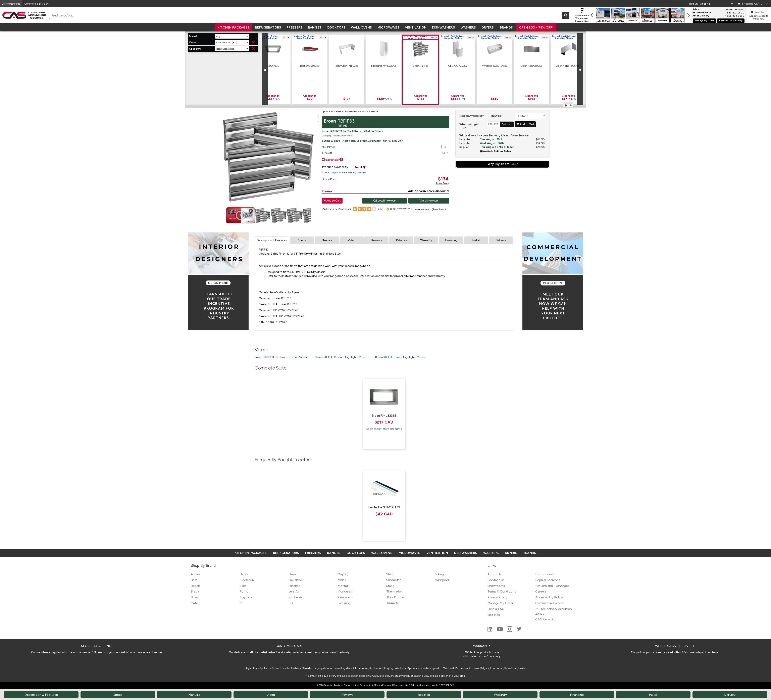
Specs (302, 240)
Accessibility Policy (549, 597)
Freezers (294, 27)
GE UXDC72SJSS (457, 65)
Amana (196, 574)
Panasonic (345, 597)
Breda (195, 591)
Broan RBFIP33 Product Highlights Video (341, 357)
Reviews (376, 240)
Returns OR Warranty (730, 20)
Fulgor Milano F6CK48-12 (568, 65)
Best (194, 580)
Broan (195, 597)
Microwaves (388, 27)
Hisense (294, 586)
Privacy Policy (497, 597)
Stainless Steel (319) (226, 42)
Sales (695, 9)
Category (195, 48)
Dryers (488, 27)
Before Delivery (701, 12)
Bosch (195, 586)
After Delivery (700, 16)
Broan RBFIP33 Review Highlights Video (400, 357)
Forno (244, 591)
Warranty (426, 240)
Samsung (344, 603)
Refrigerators (268, 27)
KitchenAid (296, 597)
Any (218, 36)
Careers (541, 591)
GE (242, 603)
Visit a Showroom (428, 200)
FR (767, 3)
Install (476, 240)
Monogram (345, 591)
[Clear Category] (253, 49)
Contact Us (496, 580)
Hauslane (295, 580)
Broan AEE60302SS (531, 65)
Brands (506, 27)
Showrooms (496, 586)
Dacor (244, 574)
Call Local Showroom (384, 200)
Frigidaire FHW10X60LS (383, 65)
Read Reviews (421, 209)
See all (360, 167)
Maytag (343, 574)
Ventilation (415, 27)
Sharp (390, 574)
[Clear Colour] (253, 42)
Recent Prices (441, 183)
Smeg (390, 586)
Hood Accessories (225, 48)
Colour (193, 42)
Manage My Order (704, 20)
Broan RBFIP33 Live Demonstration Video (281, 357)
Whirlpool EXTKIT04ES (494, 65)
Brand (193, 36)
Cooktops (336, 27)
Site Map (493, 615)
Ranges (314, 27)
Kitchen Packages (233, 27)
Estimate (507, 124)
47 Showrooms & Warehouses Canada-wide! (582, 16)
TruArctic (393, 603)
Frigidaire (246, 597)
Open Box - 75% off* (536, 27)
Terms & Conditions (501, 591)
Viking (439, 574)
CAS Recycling (545, 619)
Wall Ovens (361, 27)
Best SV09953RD (310, 65)
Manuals (326, 240)
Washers (468, 27)
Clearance (331, 159)
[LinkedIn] (490, 631)
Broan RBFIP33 (420, 65)
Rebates (401, 240)
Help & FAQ (496, 609)
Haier (292, 574)
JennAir (294, 591)
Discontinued (545, 574)
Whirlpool (442, 580)
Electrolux (247, 580)
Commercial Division (549, 603)
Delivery (501, 240)
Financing (451, 240)
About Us (494, 574)
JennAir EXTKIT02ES (347, 65)
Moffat (343, 586)
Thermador (394, 591)
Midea (342, 580)
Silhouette (393, 580)
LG (291, 603)
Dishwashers (443, 27)
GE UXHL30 (273, 65)
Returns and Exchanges (552, 586)
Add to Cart (332, 200)
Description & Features (272, 240)
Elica (243, 586)
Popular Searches (547, 580)
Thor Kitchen (395, 597)
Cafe (194, 603)
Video (351, 240)
